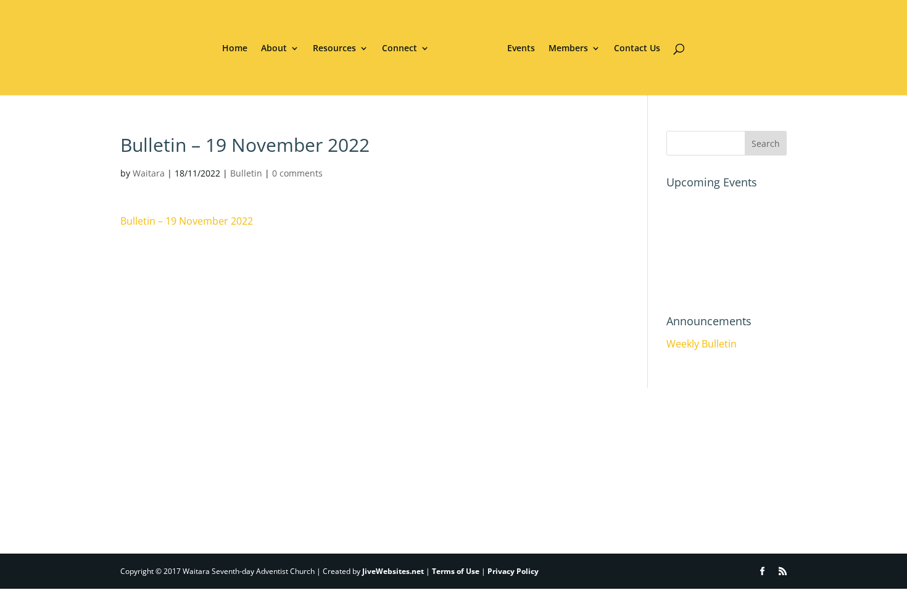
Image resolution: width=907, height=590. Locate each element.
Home (234, 49)
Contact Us (637, 49)
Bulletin (246, 173)
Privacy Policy (513, 571)
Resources (334, 49)
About (274, 49)
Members (568, 49)
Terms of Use (455, 571)
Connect (399, 49)
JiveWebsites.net (393, 571)
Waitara (149, 173)
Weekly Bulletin (701, 344)
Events (521, 49)
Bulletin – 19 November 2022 (186, 221)
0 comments (297, 173)
